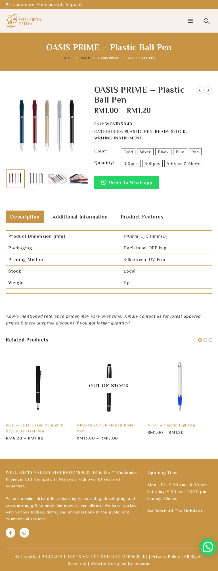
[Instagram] (24, 532)
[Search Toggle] (206, 21)
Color (100, 150)
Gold (128, 151)
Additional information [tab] (80, 217)
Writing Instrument (118, 137)
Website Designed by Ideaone (120, 563)
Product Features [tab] (142, 217)
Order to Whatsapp (130, 182)
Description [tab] (24, 217)
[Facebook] (10, 532)
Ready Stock (170, 131)
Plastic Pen (139, 131)
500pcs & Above (184, 163)
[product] (38, 385)
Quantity (103, 162)
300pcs (152, 163)
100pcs (130, 163)
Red (195, 151)
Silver (145, 151)
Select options (61, 362)
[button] (127, 185)
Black (163, 151)
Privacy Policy (165, 556)
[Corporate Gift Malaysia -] (23, 21)
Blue (180, 151)
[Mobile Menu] (190, 21)
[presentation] (13, 126)
